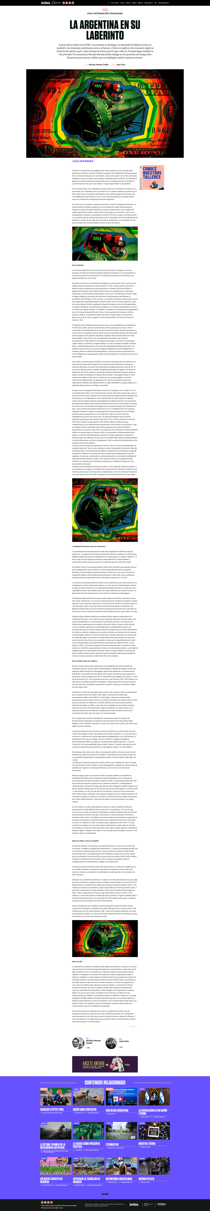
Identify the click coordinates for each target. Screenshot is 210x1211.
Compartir (76, 161)
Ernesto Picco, (112, 1148)
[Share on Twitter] (81, 161)
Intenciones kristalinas (119, 1179)
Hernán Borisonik (47, 1185)
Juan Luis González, (48, 1113)
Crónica (43, 1089)
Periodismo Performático (61, 1205)
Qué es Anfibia (72, 1205)
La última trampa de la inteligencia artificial (52, 1146)
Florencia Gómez (79, 1185)
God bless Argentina (117, 1110)
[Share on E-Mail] (93, 161)
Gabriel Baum (64, 1151)
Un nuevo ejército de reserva (51, 1180)
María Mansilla (120, 1148)
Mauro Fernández (145, 1147)
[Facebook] (66, 3)
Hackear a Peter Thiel (52, 1109)
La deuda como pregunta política (86, 1145)
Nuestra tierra (147, 1144)
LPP (155, 3)
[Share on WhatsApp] (86, 161)
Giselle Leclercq (57, 1113)
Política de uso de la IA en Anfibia (49, 1208)
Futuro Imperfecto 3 (163, 3)
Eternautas (112, 1144)
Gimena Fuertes (145, 1182)
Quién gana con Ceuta (84, 1109)
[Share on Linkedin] (90, 161)
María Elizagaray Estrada (92, 1150)
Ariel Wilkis (78, 1150)
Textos (122, 3)
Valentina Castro (112, 1182)
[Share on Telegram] (88, 161)
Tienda (61, 1208)
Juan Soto (120, 65)
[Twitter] (63, 3)
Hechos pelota (146, 1179)
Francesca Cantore (49, 1152)
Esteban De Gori (145, 1117)
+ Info (88, 1048)
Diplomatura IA (149, 3)
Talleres (134, 3)
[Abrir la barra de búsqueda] (108, 3)
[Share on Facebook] (83, 161)
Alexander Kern (79, 1113)
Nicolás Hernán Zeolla (98, 65)
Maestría (140, 3)
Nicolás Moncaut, (56, 1151)
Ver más (105, 1194)
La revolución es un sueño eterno (153, 1112)
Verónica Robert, (47, 1151)
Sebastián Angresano (93, 1113)
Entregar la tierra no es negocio (86, 1180)
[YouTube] (73, 3)
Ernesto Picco (111, 1114)
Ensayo (76, 1089)
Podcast (128, 3)
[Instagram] (69, 3)
